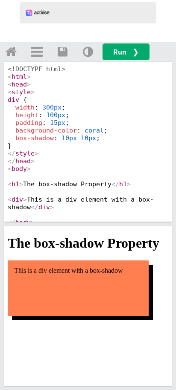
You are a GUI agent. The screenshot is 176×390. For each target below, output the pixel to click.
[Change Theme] (88, 51)
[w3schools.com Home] (11, 51)
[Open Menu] (37, 51)
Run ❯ (126, 52)
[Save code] (62, 51)
